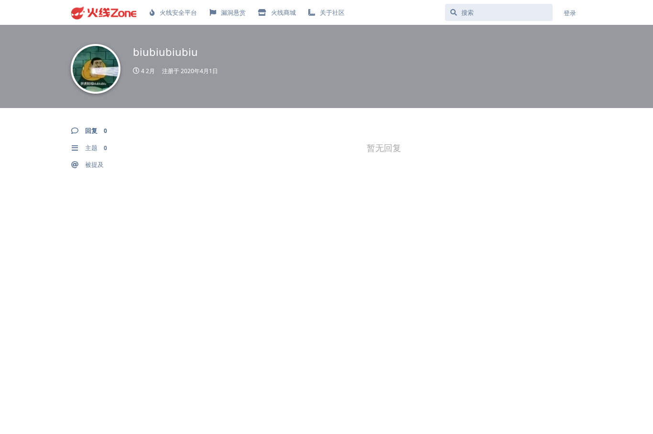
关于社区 (332, 12)
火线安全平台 (178, 12)
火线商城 (283, 12)
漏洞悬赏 (233, 12)
